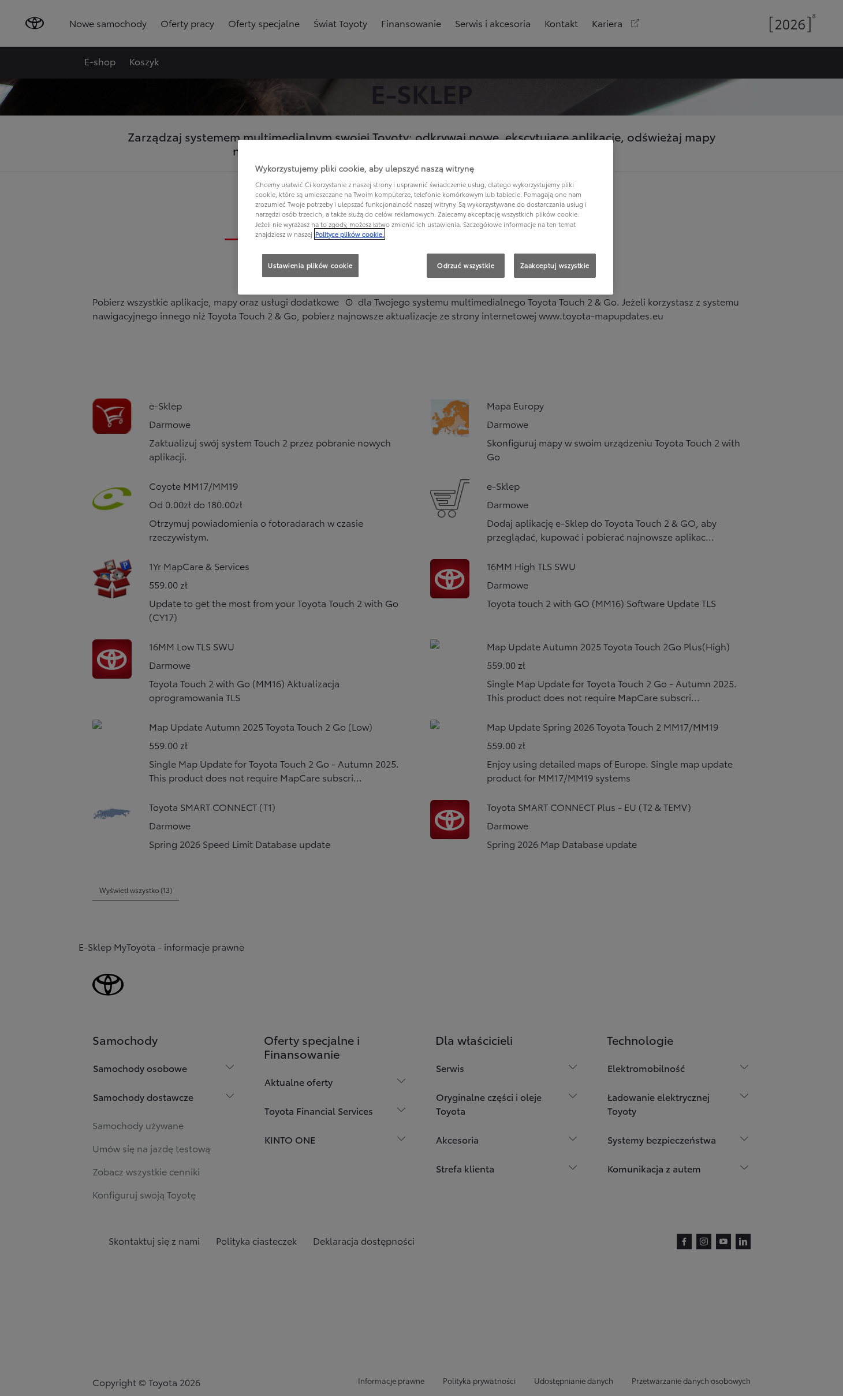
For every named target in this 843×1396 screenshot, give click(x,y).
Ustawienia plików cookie (310, 265)
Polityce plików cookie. (349, 234)
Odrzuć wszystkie (465, 265)
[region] (425, 217)
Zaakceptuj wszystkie (555, 265)
